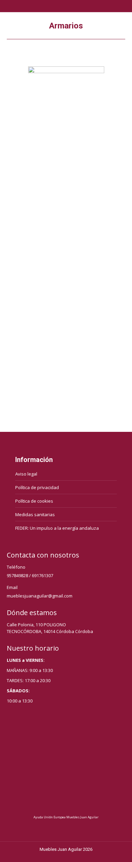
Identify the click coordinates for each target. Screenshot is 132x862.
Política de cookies (34, 501)
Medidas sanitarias (35, 514)
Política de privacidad (37, 487)
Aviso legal (26, 474)
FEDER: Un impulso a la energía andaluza (57, 528)
